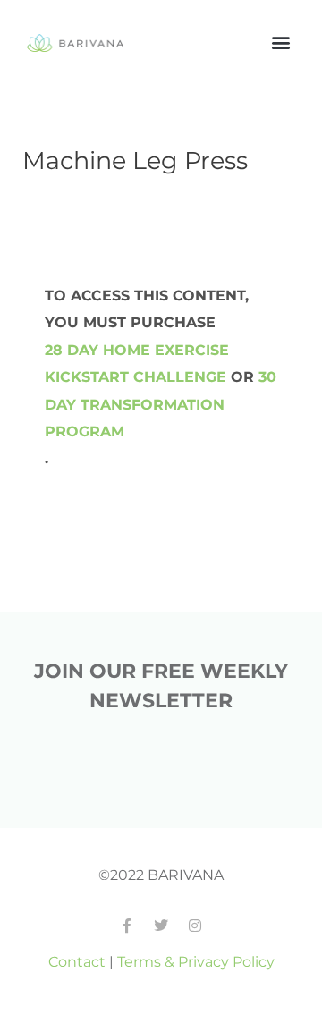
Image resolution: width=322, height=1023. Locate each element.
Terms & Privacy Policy (196, 961)
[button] (280, 41)
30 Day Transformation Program (160, 404)
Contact (77, 961)
